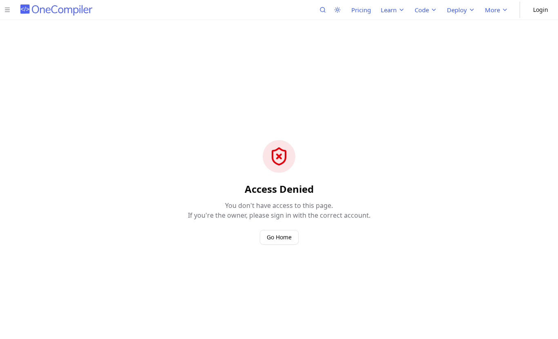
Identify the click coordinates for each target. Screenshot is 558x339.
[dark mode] (337, 9)
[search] (322, 9)
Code (422, 10)
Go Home (279, 237)
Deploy (457, 10)
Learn (389, 10)
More (492, 10)
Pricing (361, 10)
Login (540, 9)
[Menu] (7, 9)
